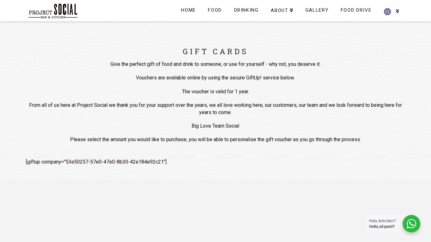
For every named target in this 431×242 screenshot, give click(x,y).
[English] (391, 8)
